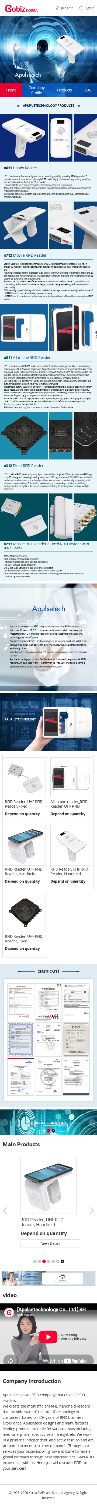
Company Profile (37, 90)
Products (64, 90)
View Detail (50, 1243)
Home (11, 90)
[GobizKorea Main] (21, 8)
